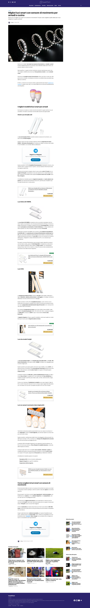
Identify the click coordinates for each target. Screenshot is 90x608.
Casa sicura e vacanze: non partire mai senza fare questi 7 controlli (76, 559)
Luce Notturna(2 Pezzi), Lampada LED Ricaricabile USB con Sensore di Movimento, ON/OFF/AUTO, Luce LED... (40, 257)
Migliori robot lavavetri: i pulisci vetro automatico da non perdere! (76, 577)
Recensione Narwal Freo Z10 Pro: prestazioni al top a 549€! (76, 542)
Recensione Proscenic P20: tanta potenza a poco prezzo (77, 548)
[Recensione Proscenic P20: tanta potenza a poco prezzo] (68, 548)
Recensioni (37, 577)
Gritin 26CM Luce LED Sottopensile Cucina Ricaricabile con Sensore (40, 326)
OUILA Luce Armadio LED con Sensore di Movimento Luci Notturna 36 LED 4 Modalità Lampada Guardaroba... (40, 190)
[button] (81, 5)
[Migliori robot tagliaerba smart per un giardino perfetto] (54, 553)
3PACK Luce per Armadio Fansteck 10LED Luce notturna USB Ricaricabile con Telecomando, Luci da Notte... (40, 470)
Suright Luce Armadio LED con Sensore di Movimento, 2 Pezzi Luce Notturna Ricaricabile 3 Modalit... (40, 392)
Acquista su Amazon (48, 195)
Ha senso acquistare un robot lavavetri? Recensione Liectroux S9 (76, 523)
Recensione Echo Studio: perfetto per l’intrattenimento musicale (76, 530)
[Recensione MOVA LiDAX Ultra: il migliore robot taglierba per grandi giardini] (68, 536)
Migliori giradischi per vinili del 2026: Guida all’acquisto (76, 565)
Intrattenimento (33, 577)
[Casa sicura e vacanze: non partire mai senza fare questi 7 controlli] (17, 553)
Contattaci (9, 605)
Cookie (18, 605)
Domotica (10, 577)
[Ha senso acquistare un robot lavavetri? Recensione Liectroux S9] (68, 523)
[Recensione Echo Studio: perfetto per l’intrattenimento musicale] (35, 572)
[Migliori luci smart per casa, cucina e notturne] (54, 572)
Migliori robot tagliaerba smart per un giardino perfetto (76, 583)
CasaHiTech (11, 595)
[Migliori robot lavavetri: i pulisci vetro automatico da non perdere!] (68, 577)
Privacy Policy (14, 605)
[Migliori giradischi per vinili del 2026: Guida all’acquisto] (35, 553)
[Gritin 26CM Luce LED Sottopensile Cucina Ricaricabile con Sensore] (23, 329)
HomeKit (28, 516)
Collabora (21, 605)
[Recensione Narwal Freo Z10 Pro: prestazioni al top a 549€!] (68, 542)
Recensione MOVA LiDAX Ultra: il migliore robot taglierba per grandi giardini (76, 536)
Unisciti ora (36, 159)
